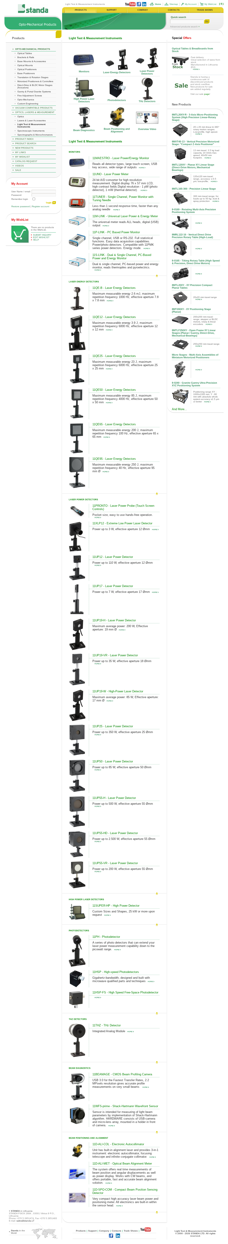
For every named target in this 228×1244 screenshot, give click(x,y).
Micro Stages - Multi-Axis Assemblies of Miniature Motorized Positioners (195, 356)
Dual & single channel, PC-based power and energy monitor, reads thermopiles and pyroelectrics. (125, 265)
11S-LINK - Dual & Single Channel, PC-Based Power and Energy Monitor (121, 256)
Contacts (116, 1231)
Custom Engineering (27, 103)
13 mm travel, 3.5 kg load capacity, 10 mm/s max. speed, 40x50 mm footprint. (206, 154)
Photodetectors (117, 100)
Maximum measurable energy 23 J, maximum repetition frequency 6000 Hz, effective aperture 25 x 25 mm (125, 365)
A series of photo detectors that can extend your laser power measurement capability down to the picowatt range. (123, 946)
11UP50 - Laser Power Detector (112, 761)
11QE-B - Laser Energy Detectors (114, 288)
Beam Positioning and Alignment (117, 130)
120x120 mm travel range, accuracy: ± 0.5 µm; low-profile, (204, 178)
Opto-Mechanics (25, 99)
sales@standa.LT (25, 1221)
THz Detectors (147, 101)
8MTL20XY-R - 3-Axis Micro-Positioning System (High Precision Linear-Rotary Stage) (195, 117)
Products (18, 38)
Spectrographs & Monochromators (35, 135)
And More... (179, 409)
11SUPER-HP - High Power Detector (115, 905)
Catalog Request (26, 161)
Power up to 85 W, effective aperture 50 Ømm (121, 767)
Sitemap (173, 4)
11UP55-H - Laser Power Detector (114, 798)
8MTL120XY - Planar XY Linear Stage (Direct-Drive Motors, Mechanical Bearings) (193, 167)
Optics (20, 116)
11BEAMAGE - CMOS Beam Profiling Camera (122, 1074)
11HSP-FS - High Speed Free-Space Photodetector (125, 992)
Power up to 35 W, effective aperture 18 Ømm (121, 661)
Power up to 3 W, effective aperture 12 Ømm (121, 529)
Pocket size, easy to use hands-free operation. (122, 515)
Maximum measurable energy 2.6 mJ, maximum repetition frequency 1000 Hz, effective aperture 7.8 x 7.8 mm (125, 297)
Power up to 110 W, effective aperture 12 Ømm (122, 562)
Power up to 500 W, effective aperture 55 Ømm (122, 803)
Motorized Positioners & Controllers (35, 81)
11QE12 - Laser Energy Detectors (114, 317)
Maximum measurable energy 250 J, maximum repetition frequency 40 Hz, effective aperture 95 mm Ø (123, 468)
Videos (19, 165)
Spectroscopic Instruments (31, 131)
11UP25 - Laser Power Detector (112, 726)
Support (92, 1231)
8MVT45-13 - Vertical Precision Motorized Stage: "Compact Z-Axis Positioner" (195, 143)
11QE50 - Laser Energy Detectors (114, 389)
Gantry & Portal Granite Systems (34, 91)
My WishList (210, 4)
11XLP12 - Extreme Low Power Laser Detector (122, 523)
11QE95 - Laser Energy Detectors (114, 458)
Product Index (24, 139)
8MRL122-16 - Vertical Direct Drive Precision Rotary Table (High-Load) (192, 236)
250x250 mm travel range (206, 344)
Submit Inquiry (42, 235)
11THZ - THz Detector (106, 1025)
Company (104, 1231)
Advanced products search (184, 26)
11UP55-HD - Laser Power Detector (115, 833)
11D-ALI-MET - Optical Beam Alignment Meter (122, 1163)
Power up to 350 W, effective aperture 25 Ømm (122, 732)
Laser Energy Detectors (116, 72)
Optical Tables (24, 53)
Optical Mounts (25, 65)
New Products (24, 148)
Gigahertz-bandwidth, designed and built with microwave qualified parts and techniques (121, 979)
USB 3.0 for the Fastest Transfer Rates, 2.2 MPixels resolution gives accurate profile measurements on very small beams (120, 1083)
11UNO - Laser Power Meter (110, 174)
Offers (181, 38)
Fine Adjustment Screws (29, 95)
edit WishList (41, 237)
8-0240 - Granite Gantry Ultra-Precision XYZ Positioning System (194, 384)
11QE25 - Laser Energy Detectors (114, 356)
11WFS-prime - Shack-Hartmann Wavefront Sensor (125, 1106)
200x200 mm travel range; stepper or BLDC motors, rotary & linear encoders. (205, 320)
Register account (40, 206)
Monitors (84, 71)
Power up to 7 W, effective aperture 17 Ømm (121, 592)
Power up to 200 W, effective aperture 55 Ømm (122, 869)
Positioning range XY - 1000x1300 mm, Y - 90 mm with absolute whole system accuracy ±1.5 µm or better (206, 397)
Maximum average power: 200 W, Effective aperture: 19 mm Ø (120, 627)
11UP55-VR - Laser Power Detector (115, 863)
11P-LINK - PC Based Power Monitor (116, 232)
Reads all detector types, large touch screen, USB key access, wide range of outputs (124, 165)
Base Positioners (26, 73)
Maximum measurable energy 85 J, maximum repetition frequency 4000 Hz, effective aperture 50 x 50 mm (125, 399)
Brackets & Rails (25, 57)
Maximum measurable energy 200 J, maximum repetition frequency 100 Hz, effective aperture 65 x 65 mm (125, 433)
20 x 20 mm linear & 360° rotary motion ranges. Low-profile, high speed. (206, 129)
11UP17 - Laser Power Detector (112, 586)
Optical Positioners (27, 69)
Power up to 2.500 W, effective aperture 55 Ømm (123, 839)
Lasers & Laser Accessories (31, 120)
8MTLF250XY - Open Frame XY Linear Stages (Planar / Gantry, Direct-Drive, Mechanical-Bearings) (194, 333)
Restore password (20, 206)
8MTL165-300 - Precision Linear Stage (194, 188)
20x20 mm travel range (205, 297)
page (207, 94)
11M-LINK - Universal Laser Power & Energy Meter (125, 216)
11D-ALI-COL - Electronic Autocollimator (118, 1144)
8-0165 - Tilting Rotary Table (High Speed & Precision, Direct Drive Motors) (196, 262)
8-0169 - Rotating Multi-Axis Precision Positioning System (194, 210)
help (36, 240)
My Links (20, 152)
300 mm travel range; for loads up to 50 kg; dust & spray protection (206, 198)
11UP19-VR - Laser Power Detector (115, 655)
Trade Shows (131, 1231)
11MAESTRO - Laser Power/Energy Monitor (120, 158)
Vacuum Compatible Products (34, 108)
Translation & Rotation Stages (32, 77)
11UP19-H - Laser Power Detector (114, 620)
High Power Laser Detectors (84, 100)
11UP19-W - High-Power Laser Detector (117, 691)
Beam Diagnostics (84, 130)
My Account (191, 4)
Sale (18, 170)
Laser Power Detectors (147, 72)
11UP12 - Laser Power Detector (112, 557)
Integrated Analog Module (108, 1031)
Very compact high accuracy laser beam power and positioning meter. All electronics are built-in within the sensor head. (125, 1202)
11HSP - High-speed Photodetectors (115, 972)
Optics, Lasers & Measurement (34, 112)
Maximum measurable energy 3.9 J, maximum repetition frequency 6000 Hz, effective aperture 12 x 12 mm (125, 326)
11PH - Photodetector (106, 936)
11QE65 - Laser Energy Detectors (114, 424)
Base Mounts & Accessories (31, 61)
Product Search (25, 143)
